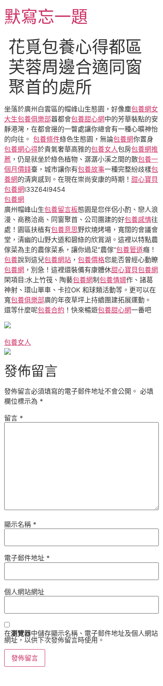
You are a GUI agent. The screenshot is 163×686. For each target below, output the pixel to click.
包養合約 (51, 310)
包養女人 (104, 149)
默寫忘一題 (46, 16)
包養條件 (46, 139)
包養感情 (138, 219)
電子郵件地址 (27, 557)
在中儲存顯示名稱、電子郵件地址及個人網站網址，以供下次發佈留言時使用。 (81, 636)
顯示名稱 (20, 524)
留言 (13, 418)
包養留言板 (61, 209)
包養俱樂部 (27, 300)
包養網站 (57, 259)
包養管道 (129, 249)
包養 (11, 259)
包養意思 (64, 229)
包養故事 (91, 169)
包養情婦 (112, 280)
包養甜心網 (87, 119)
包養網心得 (21, 149)
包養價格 (91, 259)
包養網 (141, 109)
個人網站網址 (24, 591)
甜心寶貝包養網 (134, 270)
